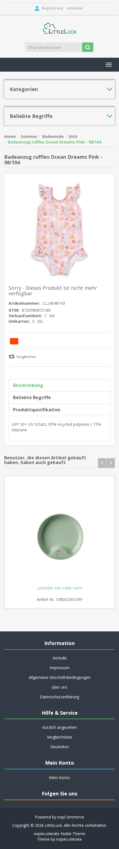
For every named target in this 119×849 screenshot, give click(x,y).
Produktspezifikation (36, 410)
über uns (59, 687)
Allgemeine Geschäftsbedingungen (59, 677)
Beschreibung (28, 385)
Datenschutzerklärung (59, 696)
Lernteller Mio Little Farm (59, 588)
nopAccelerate (69, 839)
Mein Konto (59, 777)
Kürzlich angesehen (59, 727)
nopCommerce (70, 817)
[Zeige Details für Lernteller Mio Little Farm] (59, 531)
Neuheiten (59, 746)
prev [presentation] (102, 463)
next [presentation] (111, 463)
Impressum (60, 667)
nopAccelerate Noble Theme (59, 833)
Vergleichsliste (59, 737)
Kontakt (60, 658)
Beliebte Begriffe (32, 397)
